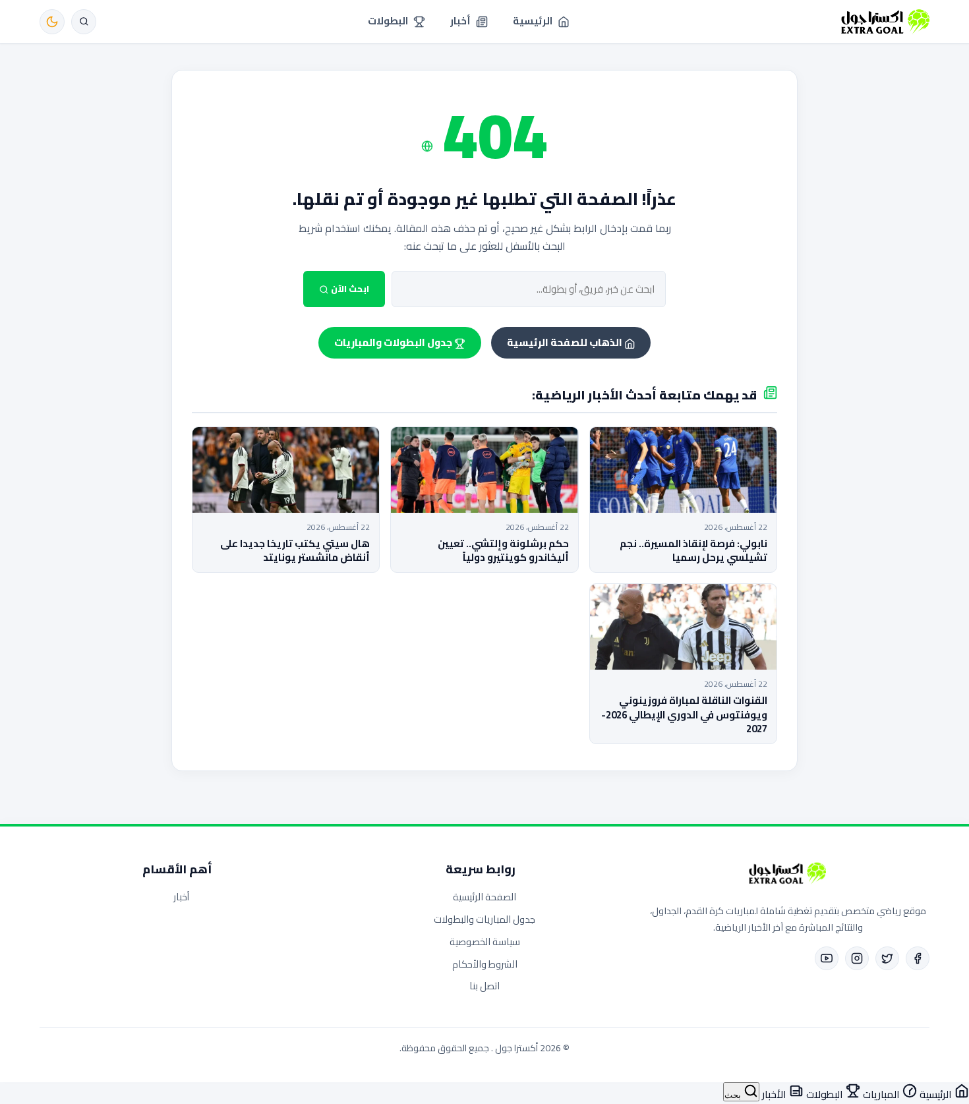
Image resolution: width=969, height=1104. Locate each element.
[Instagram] (857, 958)
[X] (887, 958)
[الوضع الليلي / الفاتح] (52, 21)
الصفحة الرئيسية (484, 897)
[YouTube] (826, 958)
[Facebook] (917, 958)
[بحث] (83, 21)
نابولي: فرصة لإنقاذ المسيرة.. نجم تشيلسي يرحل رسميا (693, 550)
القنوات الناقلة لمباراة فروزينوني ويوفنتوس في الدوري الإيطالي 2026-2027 (684, 714)
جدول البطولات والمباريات (394, 342)
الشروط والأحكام (484, 964)
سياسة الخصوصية (485, 941)
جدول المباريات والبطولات (484, 919)
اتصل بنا (484, 986)
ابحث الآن (349, 289)
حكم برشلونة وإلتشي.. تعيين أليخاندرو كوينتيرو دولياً (503, 550)
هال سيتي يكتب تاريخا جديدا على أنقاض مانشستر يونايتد (295, 550)
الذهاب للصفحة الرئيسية (565, 342)
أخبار (181, 897)
